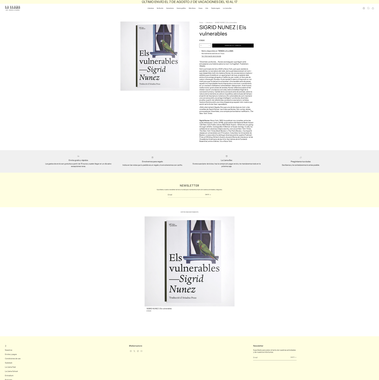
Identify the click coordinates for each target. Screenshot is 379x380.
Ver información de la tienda (211, 56)
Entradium (9, 375)
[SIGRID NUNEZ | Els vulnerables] (190, 261)
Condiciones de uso (13, 358)
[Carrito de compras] (373, 8)
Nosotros (8, 350)
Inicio (201, 22)
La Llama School (11, 371)
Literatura (208, 22)
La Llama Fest (10, 367)
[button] (150, 8)
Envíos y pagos (11, 354)
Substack (8, 363)
